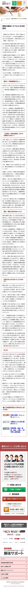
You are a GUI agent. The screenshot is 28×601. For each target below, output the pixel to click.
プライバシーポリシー (15, 583)
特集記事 (8, 18)
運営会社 (8, 581)
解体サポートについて (7, 570)
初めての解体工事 (6, 566)
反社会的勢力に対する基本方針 (17, 581)
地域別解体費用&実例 (7, 562)
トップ (2, 18)
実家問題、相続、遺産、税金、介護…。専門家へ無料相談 (17, 430)
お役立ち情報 (4, 574)
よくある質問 (4, 578)
